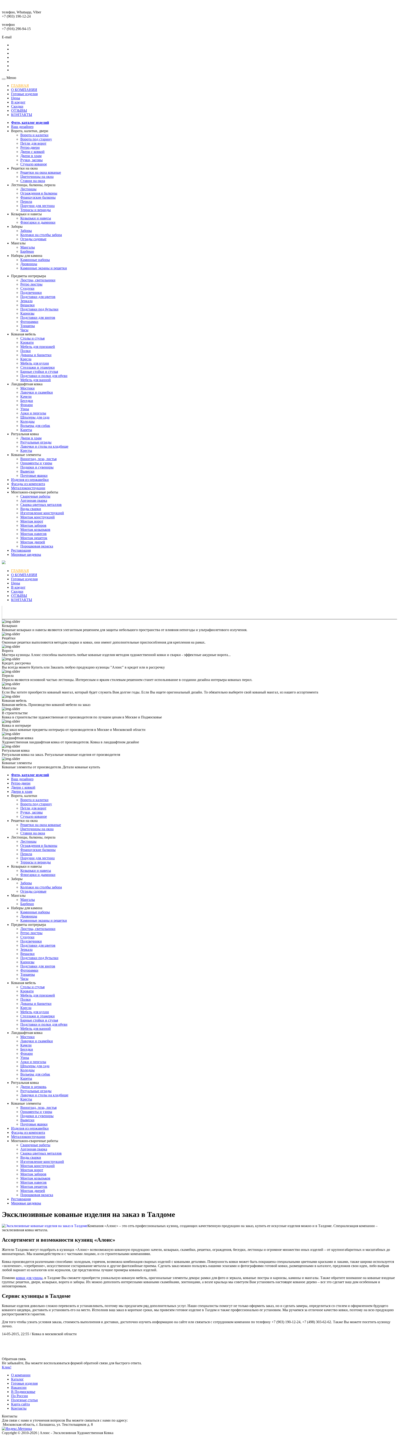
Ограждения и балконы (38, 193)
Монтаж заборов (33, 525)
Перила (26, 202)
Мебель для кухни (34, 363)
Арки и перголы (33, 413)
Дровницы (28, 264)
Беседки (26, 401)
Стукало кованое (33, 164)
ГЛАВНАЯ (20, 86)
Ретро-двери (30, 147)
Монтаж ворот (31, 521)
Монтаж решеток (33, 538)
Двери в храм (31, 156)
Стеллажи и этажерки (37, 367)
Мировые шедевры (26, 554)
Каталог (17, 1379)
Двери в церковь (33, 1087)
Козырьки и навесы (35, 218)
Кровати (27, 342)
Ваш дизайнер (22, 127)
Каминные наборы (35, 260)
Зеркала (26, 301)
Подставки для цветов (37, 297)
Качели (26, 396)
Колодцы (27, 421)
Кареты (26, 430)
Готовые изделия (24, 94)
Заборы (26, 231)
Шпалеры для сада (34, 417)
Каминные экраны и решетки (43, 268)
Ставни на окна (32, 181)
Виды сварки (30, 509)
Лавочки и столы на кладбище (44, 446)
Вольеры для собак (35, 426)
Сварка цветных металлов (41, 505)
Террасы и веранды (35, 210)
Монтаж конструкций (37, 517)
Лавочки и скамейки (36, 392)
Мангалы (27, 247)
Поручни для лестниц (37, 206)
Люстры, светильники (37, 280)
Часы (24, 330)
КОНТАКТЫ (21, 115)
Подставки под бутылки (39, 309)
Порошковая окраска (36, 546)
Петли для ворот (33, 143)
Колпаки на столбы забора (41, 235)
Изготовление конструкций (42, 513)
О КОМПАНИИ (24, 90)
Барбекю (27, 251)
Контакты (19, 1408)
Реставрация (21, 550)
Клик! (6, 1367)
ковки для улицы (29, 1278)
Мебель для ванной (35, 380)
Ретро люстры (31, 284)
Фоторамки (29, 322)
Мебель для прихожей (37, 347)
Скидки (17, 106)
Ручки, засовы (31, 160)
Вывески (27, 471)
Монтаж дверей (32, 542)
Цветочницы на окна (37, 177)
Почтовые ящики (34, 475)
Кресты (26, 451)
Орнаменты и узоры (36, 463)
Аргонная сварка (33, 500)
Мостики (27, 388)
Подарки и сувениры (37, 467)
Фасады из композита (28, 484)
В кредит (18, 102)
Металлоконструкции (28, 488)
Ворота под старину (36, 139)
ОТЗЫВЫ (19, 110)
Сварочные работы (35, 496)
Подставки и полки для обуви (43, 376)
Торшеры (27, 326)
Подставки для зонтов (37, 317)
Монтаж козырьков (35, 530)
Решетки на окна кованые (40, 172)
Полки (25, 351)
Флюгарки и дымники (37, 222)
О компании (20, 1375)
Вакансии (19, 1387)
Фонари (26, 405)
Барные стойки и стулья (39, 372)
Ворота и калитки (34, 135)
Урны (24, 409)
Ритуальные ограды (35, 442)
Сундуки (27, 288)
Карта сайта (20, 1404)
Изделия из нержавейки (30, 480)
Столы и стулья (32, 338)
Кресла (25, 359)
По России (19, 1396)
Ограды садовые (33, 239)
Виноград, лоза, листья (38, 459)
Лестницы (28, 189)
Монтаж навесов (33, 534)
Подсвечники (31, 293)
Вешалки (27, 305)
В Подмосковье (23, 1392)
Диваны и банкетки (35, 355)
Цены (15, 98)
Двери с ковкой (32, 152)
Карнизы (27, 313)
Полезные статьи (24, 1400)
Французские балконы (38, 197)
